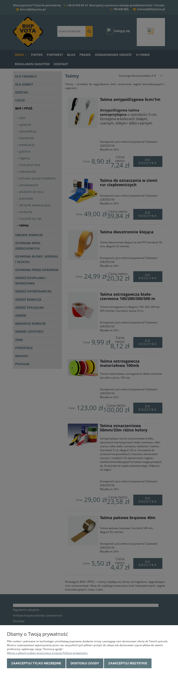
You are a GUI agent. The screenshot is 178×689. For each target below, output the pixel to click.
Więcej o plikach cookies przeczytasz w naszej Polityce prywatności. (47, 653)
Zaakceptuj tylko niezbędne (36, 663)
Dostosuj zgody (85, 663)
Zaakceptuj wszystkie (127, 663)
